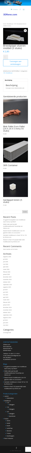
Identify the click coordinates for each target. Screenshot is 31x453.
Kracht (8, 425)
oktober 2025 (6, 282)
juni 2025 (5, 292)
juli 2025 (5, 289)
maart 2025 (6, 300)
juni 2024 (5, 322)
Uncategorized (7, 332)
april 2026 (5, 267)
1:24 (8, 402)
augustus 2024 (7, 317)
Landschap (9, 428)
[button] (25, 30)
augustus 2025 (7, 287)
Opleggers (12, 404)
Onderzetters (10, 398)
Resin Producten (8, 438)
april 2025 (5, 297)
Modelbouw (10, 24)
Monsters (9, 431)
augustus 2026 (7, 256)
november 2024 (7, 310)
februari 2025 (6, 302)
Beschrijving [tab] (8, 80)
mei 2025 (5, 294)
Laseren (6, 396)
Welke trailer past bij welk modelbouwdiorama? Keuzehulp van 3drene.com (13, 226)
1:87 (15, 24)
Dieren (8, 420)
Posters (6, 418)
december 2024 (7, 307)
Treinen (9, 433)
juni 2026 (5, 261)
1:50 (8, 407)
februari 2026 (6, 272)
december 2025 (7, 277)
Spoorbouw (12, 416)
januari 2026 (6, 274)
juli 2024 (5, 320)
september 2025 (7, 284)
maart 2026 (6, 269)
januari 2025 (6, 305)
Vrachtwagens (10, 436)
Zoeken (25, 212)
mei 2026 (5, 264)
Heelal (8, 423)
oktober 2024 (6, 312)
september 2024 (7, 315)
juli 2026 (5, 259)
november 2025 (7, 279)
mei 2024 (5, 325)
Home (4, 24)
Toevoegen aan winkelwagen (15, 62)
